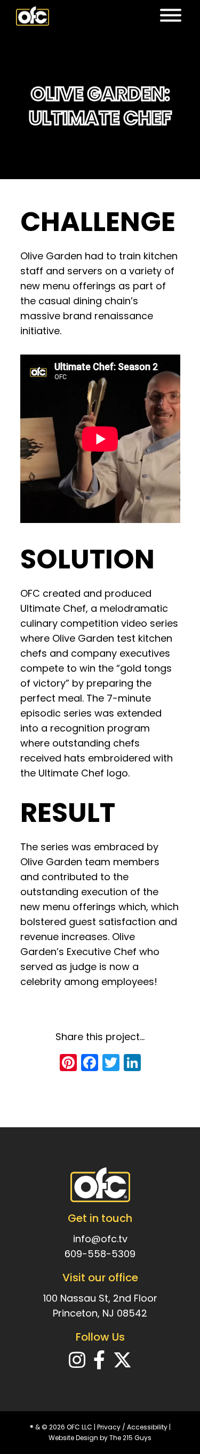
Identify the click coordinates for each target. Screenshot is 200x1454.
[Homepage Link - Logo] (32, 16)
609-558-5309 (100, 1253)
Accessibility (147, 1427)
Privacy (109, 1427)
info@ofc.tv (100, 1238)
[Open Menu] (170, 16)
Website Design (73, 1437)
